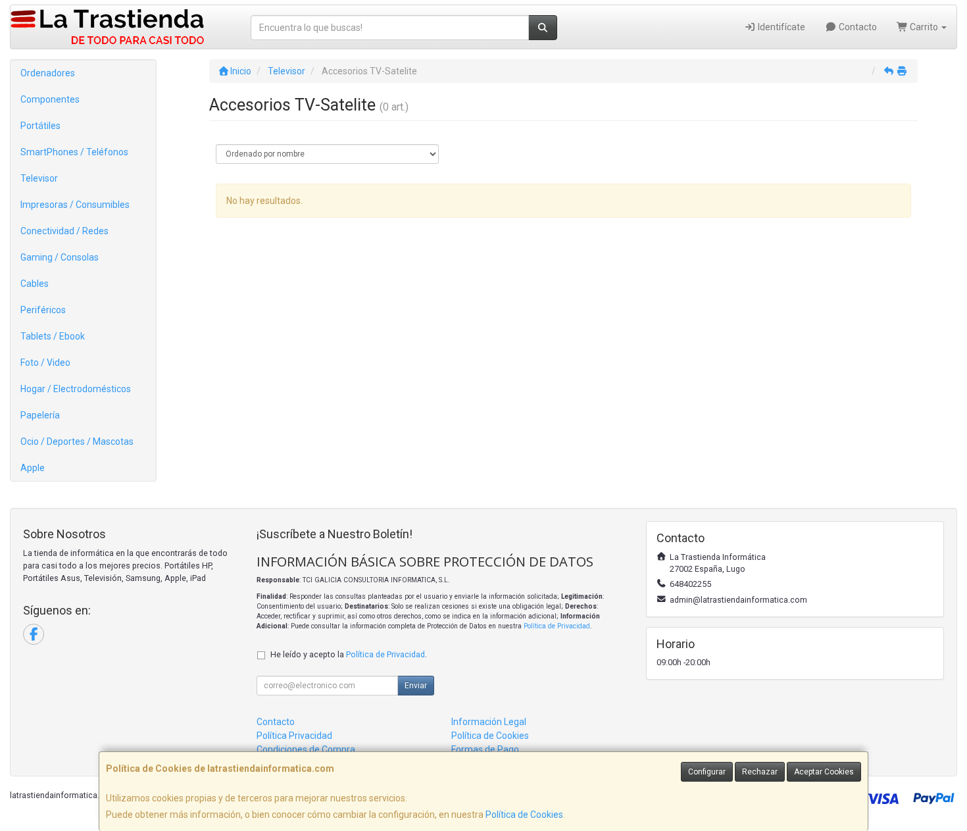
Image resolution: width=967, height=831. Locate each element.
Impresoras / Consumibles (75, 204)
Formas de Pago (485, 749)
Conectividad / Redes (64, 231)
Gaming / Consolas (59, 257)
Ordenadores (47, 73)
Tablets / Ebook (52, 336)
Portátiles (40, 125)
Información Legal (488, 722)
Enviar (416, 685)
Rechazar (760, 771)
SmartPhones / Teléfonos (74, 152)
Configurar (707, 771)
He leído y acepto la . (348, 654)
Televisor (39, 178)
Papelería (40, 415)
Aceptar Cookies (824, 771)
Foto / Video (45, 362)
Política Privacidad (294, 735)
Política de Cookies (524, 814)
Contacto (857, 27)
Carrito (924, 27)
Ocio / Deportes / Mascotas (77, 441)
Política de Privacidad (557, 626)
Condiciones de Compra (306, 749)
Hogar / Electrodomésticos (75, 389)
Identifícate (780, 27)
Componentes (50, 99)
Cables (34, 283)
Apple (32, 468)
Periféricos (43, 310)
